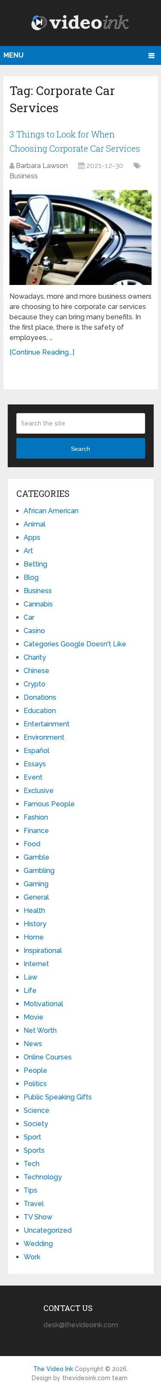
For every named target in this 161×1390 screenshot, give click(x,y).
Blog (31, 577)
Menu (13, 55)
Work (32, 1257)
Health (34, 910)
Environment (44, 737)
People (35, 1070)
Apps (32, 537)
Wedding (38, 1244)
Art (28, 551)
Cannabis (38, 604)
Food (32, 844)
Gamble (36, 857)
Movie (33, 1017)
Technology (43, 1177)
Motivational (43, 1004)
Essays (35, 764)
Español (36, 751)
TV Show (38, 1217)
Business (23, 176)
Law (30, 977)
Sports (34, 1150)
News (33, 1044)
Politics (35, 1084)
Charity (35, 657)
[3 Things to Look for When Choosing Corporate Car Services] (80, 237)
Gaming (36, 884)
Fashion (36, 817)
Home (34, 937)
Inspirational (43, 950)
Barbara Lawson (42, 166)
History (35, 924)
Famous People (49, 804)
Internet (36, 964)
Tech (31, 1164)
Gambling (39, 870)
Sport (32, 1137)
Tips (30, 1190)
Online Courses (48, 1057)
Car (29, 617)
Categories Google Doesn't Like (75, 644)
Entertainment (47, 724)
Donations (40, 697)
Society (36, 1124)
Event (33, 777)
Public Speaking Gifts (58, 1097)
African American (51, 511)
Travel (34, 1204)
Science (36, 1110)
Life (30, 990)
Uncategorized (48, 1230)
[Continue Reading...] (41, 352)
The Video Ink (53, 1369)
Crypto (35, 684)
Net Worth (40, 1030)
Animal (35, 524)
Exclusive (39, 791)
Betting (35, 564)
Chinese (36, 671)
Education (40, 711)
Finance (36, 831)
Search (80, 448)
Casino (34, 631)
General (36, 897)
